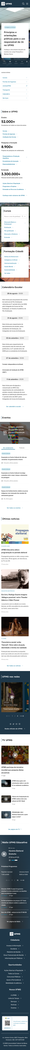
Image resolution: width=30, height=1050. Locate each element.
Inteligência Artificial (10, 260)
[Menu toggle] (27, 3)
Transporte (6, 90)
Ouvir (5, 895)
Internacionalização (10, 263)
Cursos (5, 78)
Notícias (13, 1005)
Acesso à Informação (13, 945)
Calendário (6, 94)
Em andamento (8, 448)
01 (4, 61)
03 (16, 61)
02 (10, 61)
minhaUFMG (7, 86)
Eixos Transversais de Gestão (14, 955)
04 (22, 61)
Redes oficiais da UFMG (13, 729)
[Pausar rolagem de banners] (27, 61)
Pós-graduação (9, 231)
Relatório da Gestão (13, 952)
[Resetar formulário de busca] (25, 216)
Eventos (13, 1008)
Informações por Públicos (13, 958)
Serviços (5, 98)
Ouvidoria (13, 949)
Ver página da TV (14, 829)
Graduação (7, 227)
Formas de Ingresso (9, 82)
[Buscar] (22, 216)
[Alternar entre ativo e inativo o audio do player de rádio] (10, 860)
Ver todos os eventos (13, 508)
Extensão (7, 237)
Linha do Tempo (13, 998)
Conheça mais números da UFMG (14, 195)
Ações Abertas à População (13, 970)
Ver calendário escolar (13, 406)
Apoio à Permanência (13, 980)
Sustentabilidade (9, 270)
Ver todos (7, 273)
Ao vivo (12, 848)
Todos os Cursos (13, 973)
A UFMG (14, 995)
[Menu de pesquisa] (23, 3)
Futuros (21, 448)
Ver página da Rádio (13, 921)
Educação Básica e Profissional (10, 223)
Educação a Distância (11, 234)
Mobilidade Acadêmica (14, 983)
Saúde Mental (8, 266)
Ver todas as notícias (14, 666)
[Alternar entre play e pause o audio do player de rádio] (4, 854)
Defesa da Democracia (11, 256)
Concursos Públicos (13, 977)
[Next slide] (22, 716)
